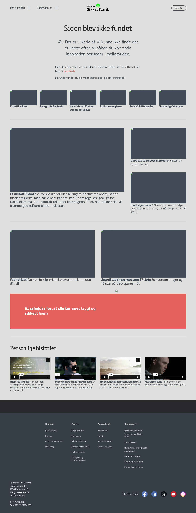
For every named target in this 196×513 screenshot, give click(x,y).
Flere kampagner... (133, 456)
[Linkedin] (154, 494)
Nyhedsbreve (78, 452)
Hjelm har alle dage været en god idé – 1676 (133, 433)
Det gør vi (76, 436)
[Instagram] (183, 494)
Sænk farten (130, 442)
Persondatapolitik (80, 446)
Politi (100, 436)
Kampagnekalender (133, 461)
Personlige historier (133, 467)
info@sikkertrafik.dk (19, 492)
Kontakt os (50, 430)
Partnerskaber (105, 446)
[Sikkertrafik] (98, 7)
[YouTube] (173, 494)
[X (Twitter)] (164, 494)
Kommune (102, 430)
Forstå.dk (69, 71)
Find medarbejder (53, 441)
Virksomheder (105, 441)
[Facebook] (145, 494)
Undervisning (44, 8)
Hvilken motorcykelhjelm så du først (135, 449)
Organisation (78, 430)
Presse (48, 436)
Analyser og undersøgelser (79, 459)
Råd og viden (17, 8)
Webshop (50, 446)
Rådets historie (79, 441)
